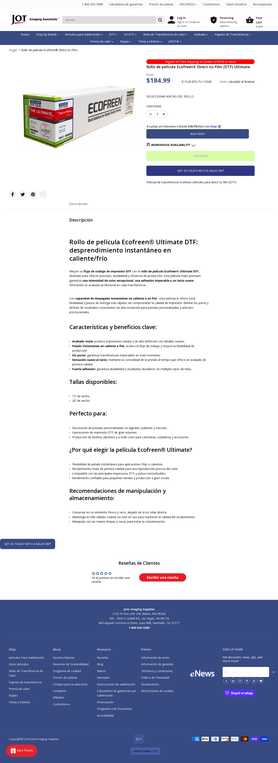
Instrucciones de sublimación (116, 684)
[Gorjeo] (23, 194)
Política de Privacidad (155, 677)
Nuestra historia (63, 658)
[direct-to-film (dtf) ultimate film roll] (79, 116)
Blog (100, 664)
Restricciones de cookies (157, 691)
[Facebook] (12, 194)
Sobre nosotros (236, 4)
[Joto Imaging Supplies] (34, 20)
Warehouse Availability (170, 145)
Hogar (13, 50)
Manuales (103, 677)
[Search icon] (160, 20)
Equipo (125, 41)
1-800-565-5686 (92, 4)
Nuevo (25, 34)
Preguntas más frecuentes (114, 709)
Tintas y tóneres (149, 41)
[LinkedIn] (233, 680)
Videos (101, 671)
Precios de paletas (161, 4)
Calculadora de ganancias (126, 4)
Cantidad (153, 106)
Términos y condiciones (157, 671)
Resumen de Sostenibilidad (71, 664)
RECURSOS (187, 4)
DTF (112, 34)
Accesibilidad (105, 715)
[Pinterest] (33, 194)
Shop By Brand (46, 34)
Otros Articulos (19, 664)
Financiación (105, 702)
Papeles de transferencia (25, 682)
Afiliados (58, 697)
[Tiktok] (254, 680)
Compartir (59, 691)
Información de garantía (157, 664)
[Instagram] (240, 680)
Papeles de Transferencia (232, 34)
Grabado (200, 34)
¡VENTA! (174, 41)
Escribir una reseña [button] (162, 577)
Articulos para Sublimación (83, 34)
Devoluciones (150, 684)
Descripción (78, 204)
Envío (223, 82)
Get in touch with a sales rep (200, 171)
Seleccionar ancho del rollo (170, 96)
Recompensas (262, 4)
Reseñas (102, 658)
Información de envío (155, 658)
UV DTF (129, 34)
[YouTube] (260, 680)
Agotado (197, 134)
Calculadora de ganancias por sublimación (116, 693)
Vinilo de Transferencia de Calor (164, 34)
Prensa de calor (101, 41)
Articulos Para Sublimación (26, 658)
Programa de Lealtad (67, 671)
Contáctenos (211, 4)
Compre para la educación (70, 684)
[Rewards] (21, 751)
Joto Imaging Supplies (45, 739)
